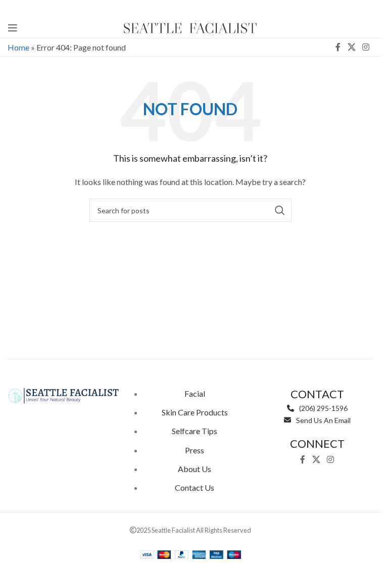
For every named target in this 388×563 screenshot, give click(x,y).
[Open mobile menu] (13, 28)
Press (194, 450)
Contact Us (194, 487)
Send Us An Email (323, 420)
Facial (194, 393)
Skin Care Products (195, 412)
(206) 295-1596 (323, 408)
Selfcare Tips (194, 431)
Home (18, 47)
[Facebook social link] (338, 47)
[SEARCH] (280, 210)
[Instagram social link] (366, 47)
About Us (194, 469)
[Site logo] (190, 26)
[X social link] (351, 47)
